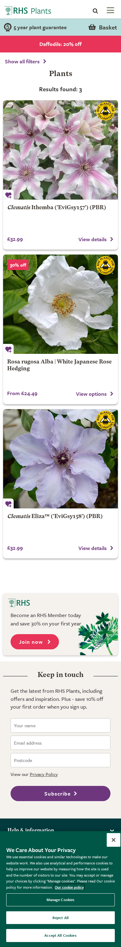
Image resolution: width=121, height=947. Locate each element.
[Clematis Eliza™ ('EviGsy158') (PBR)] (60, 458)
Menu (110, 10)
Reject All (60, 917)
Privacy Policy (44, 774)
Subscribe (57, 793)
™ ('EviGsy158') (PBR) (55, 516)
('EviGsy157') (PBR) (56, 207)
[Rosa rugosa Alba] (60, 304)
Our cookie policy (69, 887)
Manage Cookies (61, 899)
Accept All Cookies (60, 935)
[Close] (113, 840)
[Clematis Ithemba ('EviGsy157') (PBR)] (60, 150)
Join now (31, 642)
